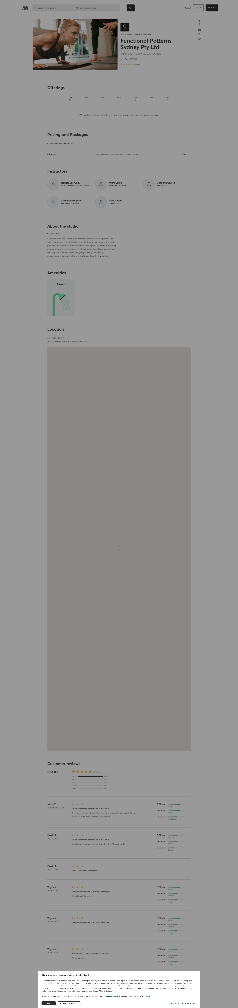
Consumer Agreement (111, 996)
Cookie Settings (69, 1003)
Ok (48, 1003)
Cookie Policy (190, 1003)
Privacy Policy (144, 996)
